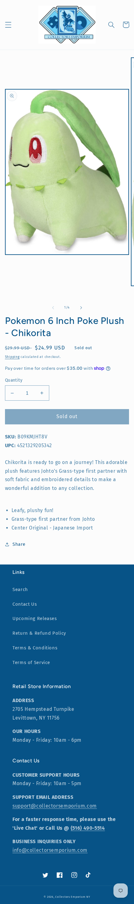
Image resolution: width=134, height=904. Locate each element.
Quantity (13, 380)
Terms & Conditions (34, 648)
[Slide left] (53, 308)
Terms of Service (31, 662)
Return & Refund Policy (39, 633)
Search (20, 589)
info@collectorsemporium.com (50, 850)
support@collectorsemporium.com (54, 806)
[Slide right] (81, 308)
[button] (8, 24)
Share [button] (19, 544)
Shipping (12, 357)
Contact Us (24, 604)
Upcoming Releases (34, 618)
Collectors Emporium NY (72, 896)
